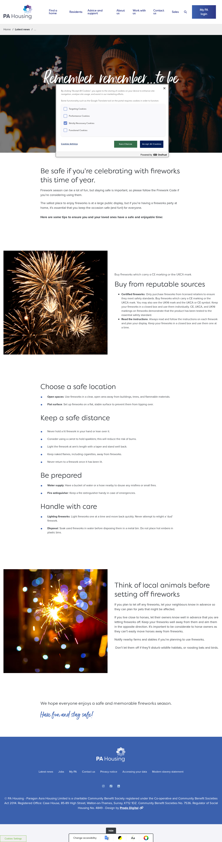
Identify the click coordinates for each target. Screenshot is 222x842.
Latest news (22, 29)
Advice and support (95, 12)
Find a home (53, 12)
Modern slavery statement (167, 772)
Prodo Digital (129, 808)
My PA (73, 772)
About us (121, 12)
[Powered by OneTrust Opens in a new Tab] (153, 155)
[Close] (164, 88)
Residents (75, 12)
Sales (175, 12)
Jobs (61, 772)
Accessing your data (134, 772)
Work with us (139, 12)
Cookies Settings (13, 838)
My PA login (204, 12)
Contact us (158, 12)
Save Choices (125, 144)
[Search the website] (185, 12)
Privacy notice (108, 772)
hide (111, 830)
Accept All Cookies (151, 144)
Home (7, 29)
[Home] (17, 12)
